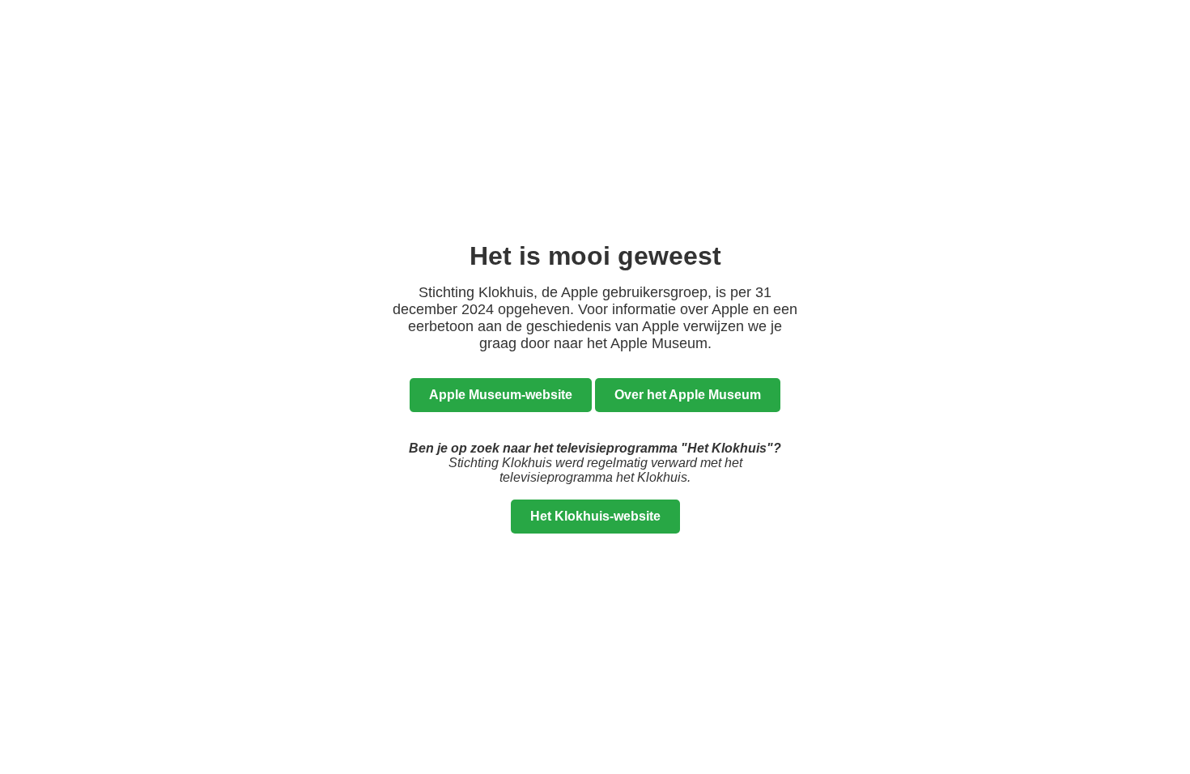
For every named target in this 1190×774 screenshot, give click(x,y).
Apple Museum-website (500, 395)
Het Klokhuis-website (595, 516)
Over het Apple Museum (687, 395)
